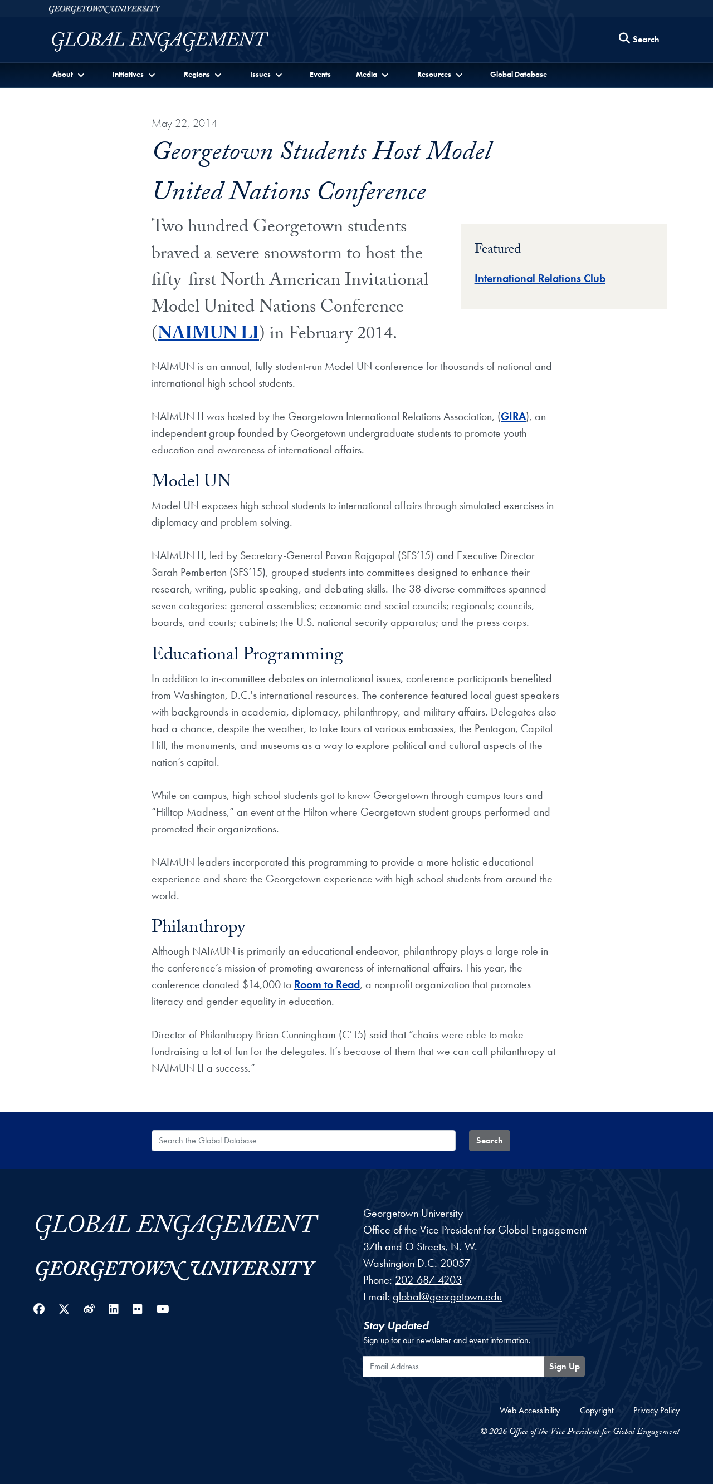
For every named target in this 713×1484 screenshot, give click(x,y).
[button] (69, 74)
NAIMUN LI (208, 336)
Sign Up (564, 1366)
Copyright (596, 1410)
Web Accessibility (530, 1410)
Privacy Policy (656, 1410)
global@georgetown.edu (447, 1296)
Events (320, 74)
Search (489, 1140)
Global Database (518, 74)
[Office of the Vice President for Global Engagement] (171, 42)
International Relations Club (540, 278)
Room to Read (327, 984)
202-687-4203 (428, 1280)
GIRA (513, 416)
